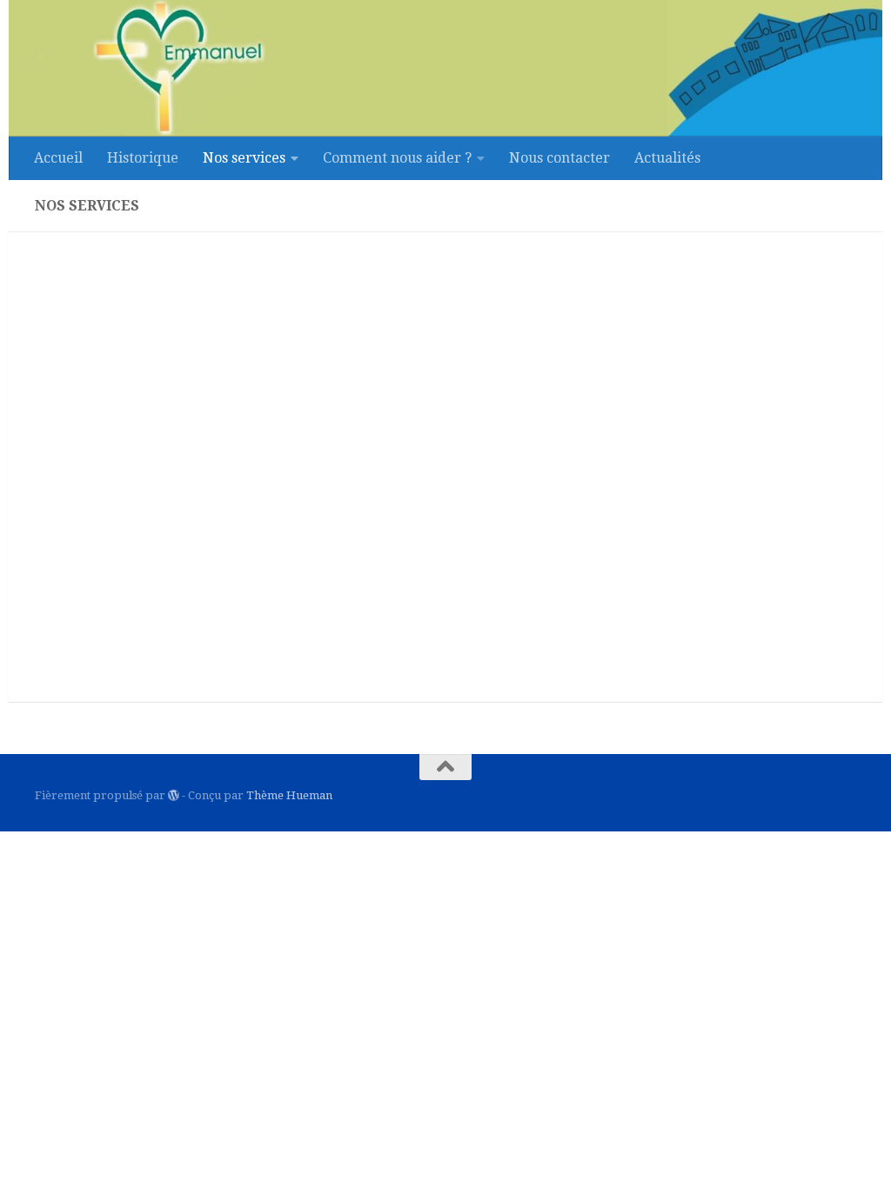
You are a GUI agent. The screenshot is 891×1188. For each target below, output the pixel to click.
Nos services (244, 158)
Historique (142, 158)
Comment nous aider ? (397, 158)
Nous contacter (559, 158)
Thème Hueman (289, 795)
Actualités (667, 158)
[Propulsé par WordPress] (173, 795)
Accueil (58, 158)
